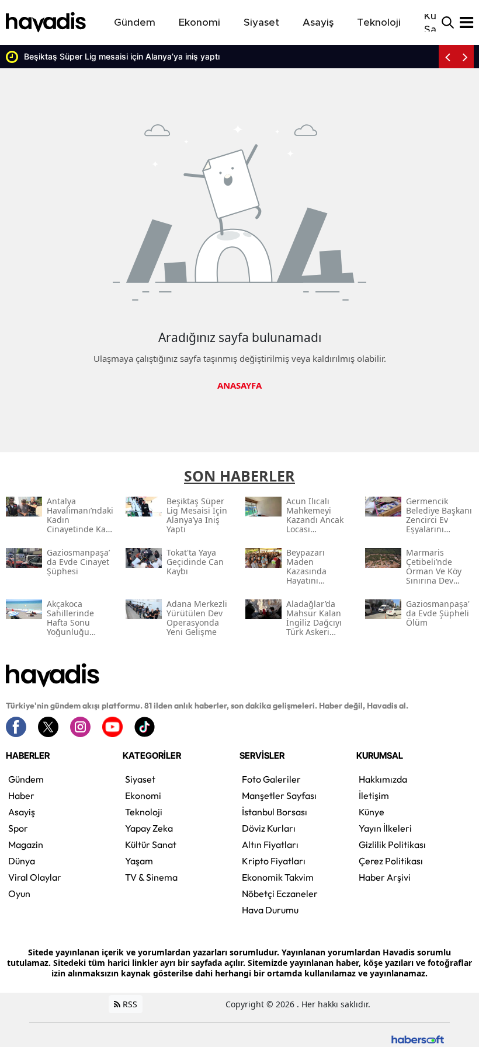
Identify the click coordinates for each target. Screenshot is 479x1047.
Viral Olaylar (34, 877)
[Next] (465, 56)
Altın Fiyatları (270, 844)
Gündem (26, 779)
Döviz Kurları (269, 828)
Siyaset (140, 779)
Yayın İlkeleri (385, 828)
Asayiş (21, 812)
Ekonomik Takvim (278, 877)
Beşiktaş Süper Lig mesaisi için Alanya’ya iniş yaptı (122, 56)
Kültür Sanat (150, 844)
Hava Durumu (270, 910)
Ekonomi (143, 795)
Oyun (19, 893)
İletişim (374, 795)
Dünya (21, 861)
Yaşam (139, 861)
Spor (18, 828)
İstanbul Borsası (274, 812)
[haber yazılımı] (417, 1038)
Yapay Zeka (149, 828)
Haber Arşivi (385, 877)
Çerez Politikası (391, 861)
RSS (128, 1004)
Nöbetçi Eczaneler (280, 893)
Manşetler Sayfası (279, 795)
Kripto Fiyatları (274, 861)
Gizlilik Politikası (392, 844)
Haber (21, 795)
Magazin (25, 844)
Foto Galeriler (271, 779)
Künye (371, 812)
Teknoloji (143, 812)
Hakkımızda (383, 779)
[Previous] (447, 56)
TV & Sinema (151, 877)
